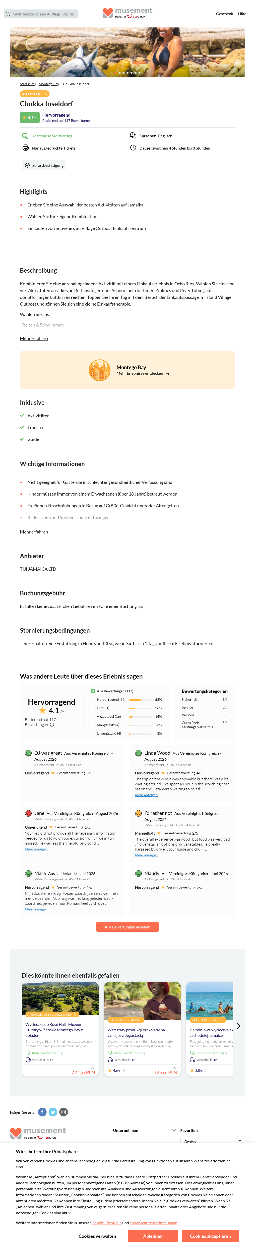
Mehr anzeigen (146, 795)
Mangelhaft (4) (108, 725)
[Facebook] (42, 1112)
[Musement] (127, 14)
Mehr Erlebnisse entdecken (140, 373)
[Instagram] (63, 1112)
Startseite (27, 84)
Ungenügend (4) (109, 733)
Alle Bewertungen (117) (115, 691)
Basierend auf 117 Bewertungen (67, 120)
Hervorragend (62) (111, 699)
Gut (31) (103, 708)
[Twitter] (52, 1112)
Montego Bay (49, 84)
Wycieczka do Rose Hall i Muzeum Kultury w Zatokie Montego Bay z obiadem (54, 1030)
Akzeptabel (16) (109, 716)
